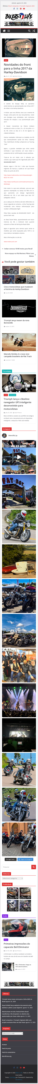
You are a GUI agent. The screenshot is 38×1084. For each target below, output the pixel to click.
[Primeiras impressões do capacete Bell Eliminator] (19, 928)
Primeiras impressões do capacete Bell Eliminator (17, 945)
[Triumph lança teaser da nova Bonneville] (19, 301)
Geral (6, 60)
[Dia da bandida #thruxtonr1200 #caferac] (19, 526)
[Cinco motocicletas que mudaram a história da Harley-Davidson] (19, 267)
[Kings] (19, 770)
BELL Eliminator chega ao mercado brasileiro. (23, 965)
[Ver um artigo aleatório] (34, 31)
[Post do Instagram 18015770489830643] (19, 735)
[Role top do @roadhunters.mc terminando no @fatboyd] (19, 492)
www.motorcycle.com (10, 241)
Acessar (4, 1044)
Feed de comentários (8, 1052)
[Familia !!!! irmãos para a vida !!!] (19, 665)
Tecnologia (12, 395)
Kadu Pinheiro (18, 76)
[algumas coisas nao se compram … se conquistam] (19, 596)
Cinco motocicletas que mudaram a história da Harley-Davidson (18, 288)
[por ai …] (19, 839)
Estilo (5, 939)
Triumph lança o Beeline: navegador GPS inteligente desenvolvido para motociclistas (17, 403)
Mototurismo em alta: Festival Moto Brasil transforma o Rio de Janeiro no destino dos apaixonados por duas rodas (15, 1014)
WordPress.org (6, 1056)
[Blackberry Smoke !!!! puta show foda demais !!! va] (19, 700)
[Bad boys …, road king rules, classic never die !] (19, 805)
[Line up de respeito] (19, 631)
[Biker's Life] (4, 31)
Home (5, 395)
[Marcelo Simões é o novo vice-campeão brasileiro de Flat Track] (19, 335)
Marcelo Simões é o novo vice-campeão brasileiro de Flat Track (18, 355)
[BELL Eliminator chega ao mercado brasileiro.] (8, 967)
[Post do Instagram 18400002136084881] (19, 561)
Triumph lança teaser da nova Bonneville (16, 321)
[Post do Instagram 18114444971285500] (19, 457)
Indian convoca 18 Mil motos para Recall (18, 249)
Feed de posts (6, 1048)
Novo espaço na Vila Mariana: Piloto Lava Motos (19, 254)
